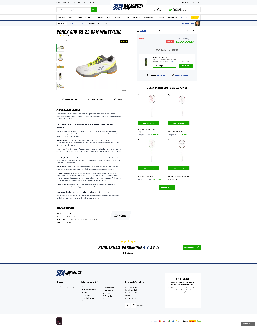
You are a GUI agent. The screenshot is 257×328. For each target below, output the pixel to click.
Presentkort (184, 2)
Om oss (192, 2)
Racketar (81, 23)
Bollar (126, 17)
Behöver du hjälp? (188, 23)
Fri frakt (143, 31)
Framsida (61, 17)
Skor (109, 17)
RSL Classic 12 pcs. (160, 57)
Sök (93, 10)
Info (172, 61)
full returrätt (160, 75)
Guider (161, 17)
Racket (71, 17)
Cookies (140, 305)
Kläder (117, 17)
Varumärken (172, 17)
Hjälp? (199, 2)
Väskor (100, 17)
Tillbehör (136, 17)
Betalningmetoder (181, 75)
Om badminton (149, 17)
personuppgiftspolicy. (184, 292)
